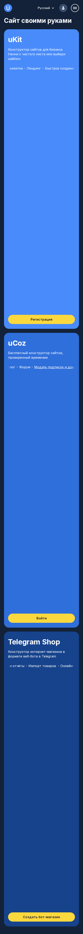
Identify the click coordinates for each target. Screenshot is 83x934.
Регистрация (41, 319)
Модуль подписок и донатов (50, 367)
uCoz (8, 8)
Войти (41, 618)
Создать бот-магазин (41, 917)
